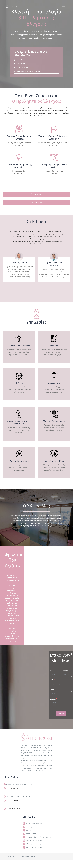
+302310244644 (12, 800)
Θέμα (52, 689)
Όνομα (52, 670)
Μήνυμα (53, 699)
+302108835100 (12, 788)
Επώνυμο (65, 670)
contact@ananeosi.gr (14, 808)
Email (52, 680)
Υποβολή (60, 713)
